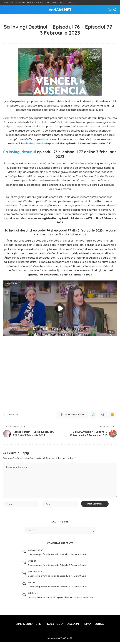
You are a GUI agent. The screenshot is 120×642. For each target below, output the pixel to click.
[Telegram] (103, 414)
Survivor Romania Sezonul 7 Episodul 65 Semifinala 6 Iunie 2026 (60, 597)
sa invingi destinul (34, 143)
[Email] (112, 414)
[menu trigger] (7, 9)
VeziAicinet (34, 550)
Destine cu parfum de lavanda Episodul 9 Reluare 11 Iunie (57, 554)
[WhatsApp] (93, 414)
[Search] (115, 9)
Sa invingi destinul (19, 151)
